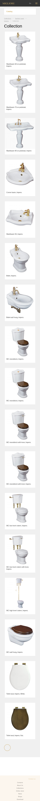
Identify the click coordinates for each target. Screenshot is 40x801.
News (20, 794)
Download (20, 799)
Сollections (20, 788)
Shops (20, 796)
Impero (6, 21)
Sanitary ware (19, 18)
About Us (20, 785)
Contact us (32, 779)
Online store (20, 791)
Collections (7, 18)
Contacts (20, 782)
